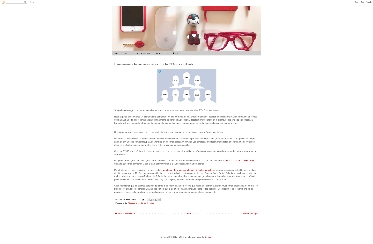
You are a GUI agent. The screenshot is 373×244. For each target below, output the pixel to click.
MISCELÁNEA (172, 53)
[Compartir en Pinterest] (159, 199)
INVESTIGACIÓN (143, 53)
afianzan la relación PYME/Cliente (238, 160)
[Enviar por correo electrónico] (148, 199)
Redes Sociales (147, 203)
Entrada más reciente (125, 213)
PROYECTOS (128, 53)
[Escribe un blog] (150, 199)
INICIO (116, 53)
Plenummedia (133, 203)
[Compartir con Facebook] (156, 199)
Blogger (208, 237)
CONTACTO (158, 53)
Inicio (189, 213)
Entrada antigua (250, 213)
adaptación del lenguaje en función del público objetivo (188, 170)
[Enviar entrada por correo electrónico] (143, 199)
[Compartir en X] (153, 199)
